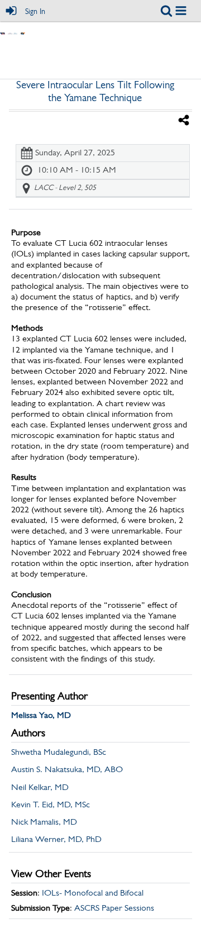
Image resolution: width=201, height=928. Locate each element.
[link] (166, 10)
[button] (181, 10)
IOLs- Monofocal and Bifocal (92, 893)
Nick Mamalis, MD (44, 822)
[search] (166, 10)
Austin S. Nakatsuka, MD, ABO (67, 769)
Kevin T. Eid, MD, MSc (50, 805)
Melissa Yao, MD (41, 715)
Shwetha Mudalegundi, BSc (58, 752)
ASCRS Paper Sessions (114, 908)
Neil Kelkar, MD (40, 787)
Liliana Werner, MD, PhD (56, 839)
